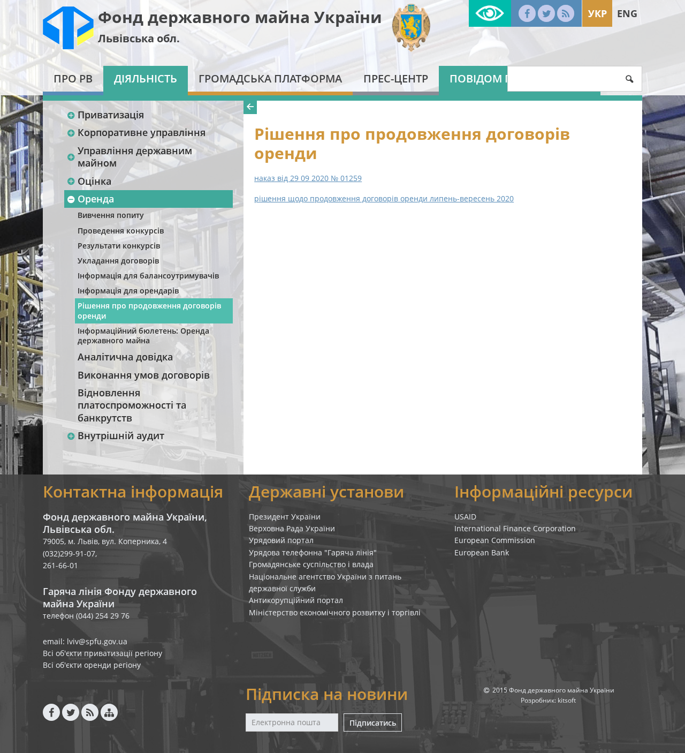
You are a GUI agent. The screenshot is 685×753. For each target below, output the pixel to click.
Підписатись (372, 723)
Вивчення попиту (111, 215)
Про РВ (73, 78)
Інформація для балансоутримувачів (148, 275)
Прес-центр (395, 78)
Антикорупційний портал (296, 600)
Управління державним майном (135, 156)
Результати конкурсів (119, 245)
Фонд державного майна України (240, 17)
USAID (465, 516)
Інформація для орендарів (128, 290)
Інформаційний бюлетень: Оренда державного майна (143, 335)
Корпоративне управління (142, 132)
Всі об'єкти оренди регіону (92, 665)
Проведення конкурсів (121, 230)
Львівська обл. (139, 38)
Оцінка (94, 181)
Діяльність (145, 78)
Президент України (285, 516)
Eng (627, 13)
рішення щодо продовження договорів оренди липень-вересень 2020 (384, 198)
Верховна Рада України (292, 528)
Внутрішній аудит (121, 435)
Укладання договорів (118, 260)
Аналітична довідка (125, 356)
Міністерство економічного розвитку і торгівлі (335, 612)
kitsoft (567, 700)
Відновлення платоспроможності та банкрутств (132, 405)
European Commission (494, 540)
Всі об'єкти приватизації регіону (102, 653)
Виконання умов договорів (144, 374)
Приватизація (111, 114)
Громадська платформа (270, 78)
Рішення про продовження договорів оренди (149, 310)
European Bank (481, 552)
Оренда (96, 198)
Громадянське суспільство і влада (311, 564)
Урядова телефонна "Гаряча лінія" (313, 552)
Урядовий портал (281, 540)
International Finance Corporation (515, 528)
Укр (597, 13)
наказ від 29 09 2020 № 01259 (308, 178)
